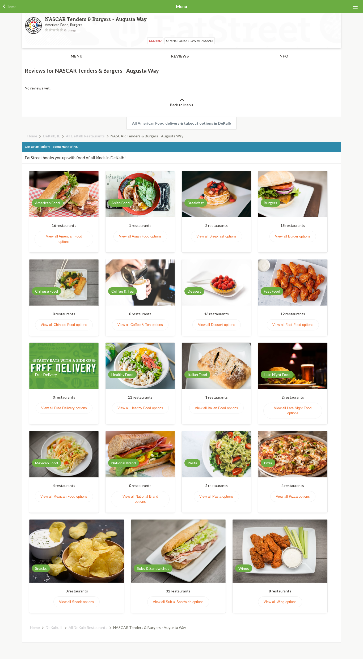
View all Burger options (292, 236)
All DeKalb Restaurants (85, 136)
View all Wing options (280, 602)
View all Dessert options (216, 325)
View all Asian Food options (140, 236)
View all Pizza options (293, 496)
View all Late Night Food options (292, 410)
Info (283, 56)
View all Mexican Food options (63, 496)
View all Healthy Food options (140, 408)
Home (32, 136)
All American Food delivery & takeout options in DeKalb (181, 123)
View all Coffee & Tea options (140, 325)
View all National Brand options (140, 499)
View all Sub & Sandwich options (178, 602)
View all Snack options (76, 602)
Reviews (180, 56)
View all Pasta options (216, 496)
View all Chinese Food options (64, 325)
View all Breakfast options (216, 236)
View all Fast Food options (292, 325)
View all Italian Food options (216, 408)
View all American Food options (64, 239)
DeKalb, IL (51, 136)
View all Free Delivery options (64, 408)
